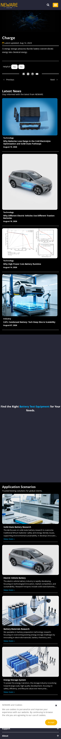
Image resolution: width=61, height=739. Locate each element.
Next (52, 79)
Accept (51, 722)
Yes (14, 67)
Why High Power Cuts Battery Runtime (22, 264)
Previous (10, 79)
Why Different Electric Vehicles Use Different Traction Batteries (28, 216)
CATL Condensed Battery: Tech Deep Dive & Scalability (29, 322)
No (21, 67)
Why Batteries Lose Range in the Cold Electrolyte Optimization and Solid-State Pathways (27, 142)
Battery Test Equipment (34, 406)
